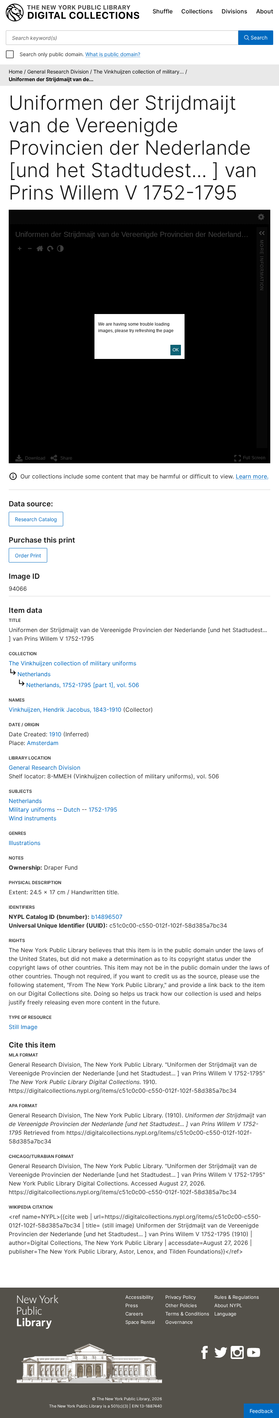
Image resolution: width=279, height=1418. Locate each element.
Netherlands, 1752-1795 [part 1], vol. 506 (82, 685)
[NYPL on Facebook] (205, 1352)
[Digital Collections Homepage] (72, 13)
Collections (197, 11)
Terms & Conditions (187, 1314)
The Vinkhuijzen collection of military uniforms (72, 663)
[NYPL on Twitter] (221, 1352)
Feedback (261, 1411)
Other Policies (181, 1305)
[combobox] (122, 37)
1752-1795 (103, 809)
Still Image (23, 1026)
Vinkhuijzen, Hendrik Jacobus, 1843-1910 (65, 709)
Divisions (234, 11)
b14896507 (106, 916)
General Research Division (44, 767)
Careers (134, 1314)
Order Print (28, 555)
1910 (55, 734)
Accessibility (139, 1297)
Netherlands (33, 674)
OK (176, 349)
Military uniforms (32, 809)
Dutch (72, 809)
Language (225, 1314)
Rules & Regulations (236, 1297)
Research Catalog (36, 519)
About (264, 11)
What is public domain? (112, 54)
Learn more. (252, 476)
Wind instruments (32, 818)
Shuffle (163, 11)
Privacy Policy (180, 1297)
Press (131, 1305)
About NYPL (228, 1305)
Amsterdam (42, 742)
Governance (179, 1322)
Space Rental (140, 1322)
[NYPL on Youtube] (254, 1352)
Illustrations (24, 842)
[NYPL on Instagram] (238, 1352)
